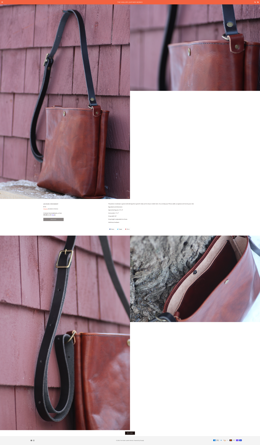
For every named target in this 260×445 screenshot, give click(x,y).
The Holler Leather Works (130, 2)
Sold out (53, 219)
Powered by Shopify (139, 440)
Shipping (45, 208)
